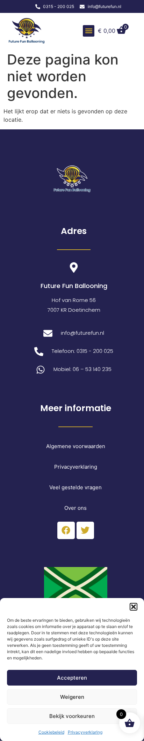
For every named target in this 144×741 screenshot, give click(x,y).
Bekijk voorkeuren (72, 716)
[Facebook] (66, 530)
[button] (133, 606)
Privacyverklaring (85, 732)
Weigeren (72, 697)
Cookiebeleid (51, 732)
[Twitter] (85, 530)
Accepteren (72, 677)
